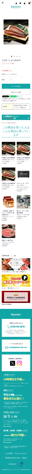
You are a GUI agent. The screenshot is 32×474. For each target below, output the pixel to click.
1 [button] (12, 57)
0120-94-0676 (17, 326)
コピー (19, 96)
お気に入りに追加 (16, 92)
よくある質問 (9, 453)
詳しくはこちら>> (7, 426)
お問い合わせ (12, 464)
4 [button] (20, 57)
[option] (16, 32)
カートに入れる (16, 86)
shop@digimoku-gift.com (18, 347)
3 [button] (17, 57)
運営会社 (24, 457)
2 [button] (15, 57)
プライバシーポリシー (21, 453)
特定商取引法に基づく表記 (12, 457)
